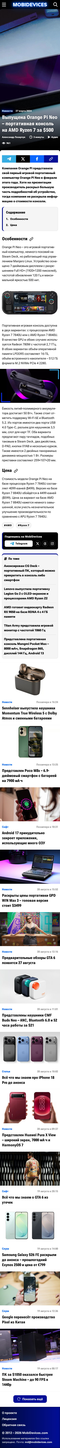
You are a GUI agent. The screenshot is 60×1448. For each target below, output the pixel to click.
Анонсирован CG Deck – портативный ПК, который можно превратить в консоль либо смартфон (29, 573)
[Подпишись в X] (38, 544)
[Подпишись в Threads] (45, 544)
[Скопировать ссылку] (51, 159)
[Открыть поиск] (55, 4)
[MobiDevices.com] (30, 4)
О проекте (9, 1413)
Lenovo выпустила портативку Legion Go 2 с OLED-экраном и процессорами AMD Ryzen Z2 (27, 593)
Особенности (19, 219)
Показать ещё (32, 1399)
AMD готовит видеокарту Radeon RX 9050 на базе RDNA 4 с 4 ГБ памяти (29, 611)
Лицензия (9, 1419)
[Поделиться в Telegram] (9, 159)
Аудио (54, 137)
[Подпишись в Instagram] (52, 544)
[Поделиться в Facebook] (37, 159)
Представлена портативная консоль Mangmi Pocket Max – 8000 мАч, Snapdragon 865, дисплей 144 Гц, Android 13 (26, 646)
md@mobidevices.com (38, 1442)
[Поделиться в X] (23, 159)
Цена (13, 225)
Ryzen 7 (24, 525)
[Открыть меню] (4, 5)
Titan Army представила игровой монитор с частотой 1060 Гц (28, 628)
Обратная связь (14, 1425)
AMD (9, 525)
